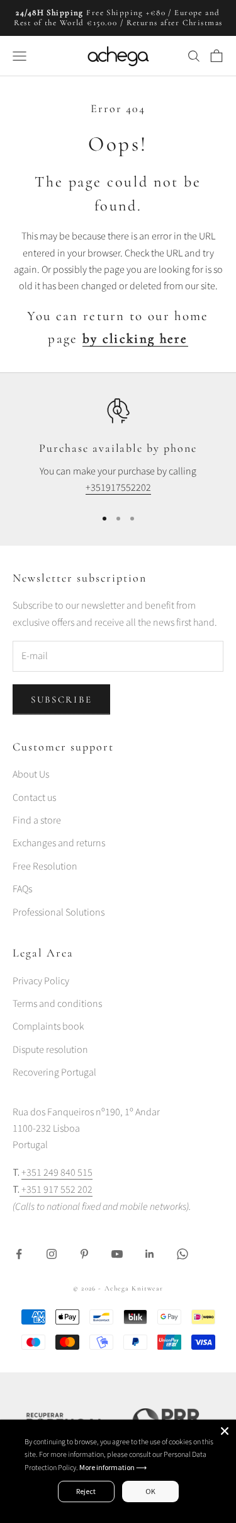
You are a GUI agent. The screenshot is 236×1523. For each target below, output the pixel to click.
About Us (31, 774)
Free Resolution (45, 866)
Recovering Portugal (54, 1072)
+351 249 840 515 (57, 1173)
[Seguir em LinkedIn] (149, 1254)
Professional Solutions (58, 912)
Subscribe (61, 699)
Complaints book (48, 1026)
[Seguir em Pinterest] (84, 1254)
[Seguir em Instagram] (51, 1254)
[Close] (224, 1431)
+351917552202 (118, 488)
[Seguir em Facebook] (19, 1254)
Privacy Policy (41, 981)
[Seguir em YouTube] (117, 1254)
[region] (118, 447)
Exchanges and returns (59, 843)
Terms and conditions (57, 1004)
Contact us (34, 798)
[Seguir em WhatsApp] (182, 1254)
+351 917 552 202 (56, 1190)
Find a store (37, 820)
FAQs (22, 889)
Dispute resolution (50, 1050)
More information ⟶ (113, 1467)
